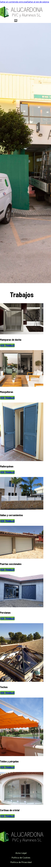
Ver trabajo (7, 345)
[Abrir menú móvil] (15, 20)
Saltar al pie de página (38, 1)
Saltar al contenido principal (13, 1)
